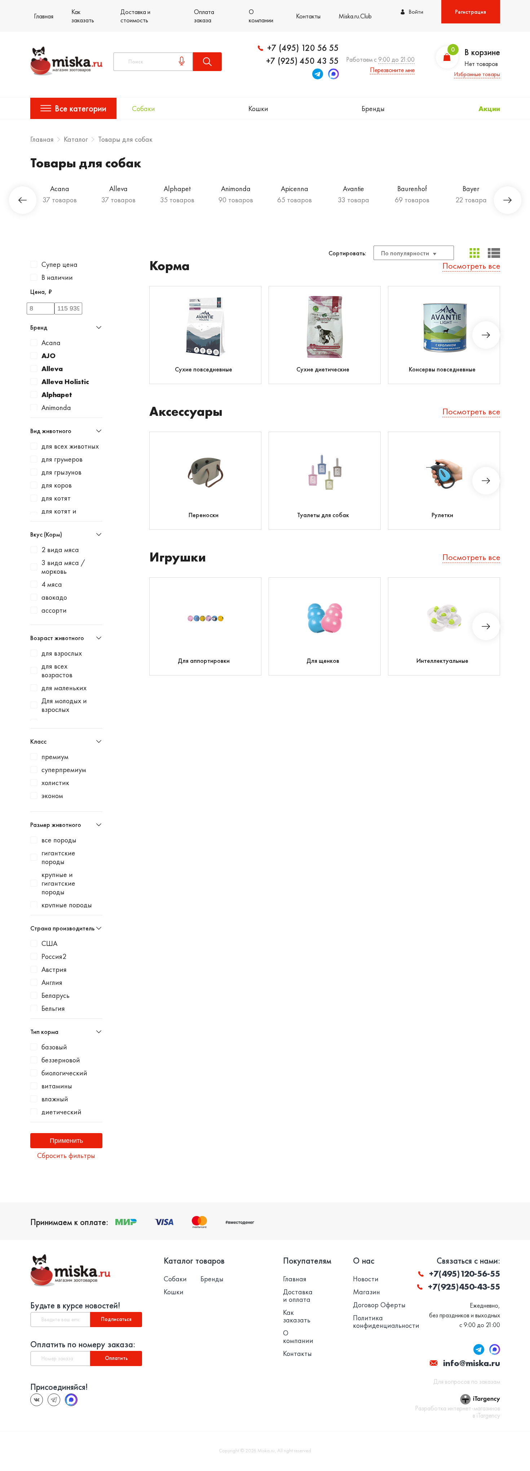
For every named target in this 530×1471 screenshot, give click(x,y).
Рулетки (442, 515)
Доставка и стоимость (135, 16)
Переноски (203, 515)
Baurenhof (412, 188)
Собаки (143, 108)
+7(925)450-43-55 (464, 1286)
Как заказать (82, 16)
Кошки (258, 108)
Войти (415, 12)
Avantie (353, 188)
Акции (489, 108)
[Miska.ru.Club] (54, 1399)
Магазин (366, 1292)
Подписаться (116, 1319)
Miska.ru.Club (355, 16)
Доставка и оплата (298, 1295)
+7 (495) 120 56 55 (303, 48)
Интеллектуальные (442, 660)
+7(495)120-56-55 (464, 1273)
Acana (59, 188)
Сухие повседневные (203, 369)
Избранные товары (477, 74)
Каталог (76, 139)
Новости (366, 1279)
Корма (169, 266)
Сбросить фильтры (66, 1155)
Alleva (118, 188)
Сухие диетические (322, 369)
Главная (43, 16)
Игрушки (177, 557)
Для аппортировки (204, 660)
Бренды (373, 108)
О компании (261, 16)
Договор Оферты (379, 1305)
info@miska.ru (471, 1363)
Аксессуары (185, 411)
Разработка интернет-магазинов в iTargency (457, 1412)
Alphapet (177, 188)
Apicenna (294, 188)
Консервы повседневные (442, 369)
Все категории (80, 108)
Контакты (308, 16)
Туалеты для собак (323, 515)
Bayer (471, 188)
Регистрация (470, 12)
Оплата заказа (204, 16)
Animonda (236, 188)
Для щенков (322, 660)
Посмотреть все (471, 265)
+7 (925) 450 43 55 (302, 61)
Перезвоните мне (392, 70)
